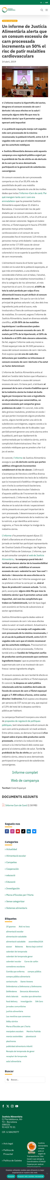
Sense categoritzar (9, 21)
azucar (9, 946)
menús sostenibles (14, 1036)
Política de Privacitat (8, 1152)
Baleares (19, 946)
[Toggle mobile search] (42, 10)
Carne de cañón (31, 961)
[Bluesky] (34, 831)
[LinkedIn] (29, 831)
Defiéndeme (11, 991)
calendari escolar (13, 961)
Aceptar (11, 1176)
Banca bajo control (34, 946)
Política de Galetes (12, 1160)
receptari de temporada (16, 1056)
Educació (10, 881)
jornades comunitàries (16, 1006)
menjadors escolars (14, 1031)
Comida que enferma (15, 971)
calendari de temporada (16, 951)
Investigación (13, 888)
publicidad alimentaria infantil (19, 1046)
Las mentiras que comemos (18, 1016)
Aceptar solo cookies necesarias (30, 1176)
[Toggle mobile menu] (47, 10)
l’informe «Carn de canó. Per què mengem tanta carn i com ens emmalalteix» (24, 197)
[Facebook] (7, 831)
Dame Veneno (27, 981)
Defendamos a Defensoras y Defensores (24, 986)
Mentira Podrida (34, 1031)
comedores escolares (15, 966)
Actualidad (11, 849)
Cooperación (12, 868)
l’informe (17, 457)
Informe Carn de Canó (16, 805)
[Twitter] (7, 1106)
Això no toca (24, 926)
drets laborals (12, 996)
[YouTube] (18, 831)
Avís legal (8, 1143)
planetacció (31, 1036)
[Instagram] (12, 831)
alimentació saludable (15, 941)
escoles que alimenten (31, 996)
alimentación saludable (16, 936)
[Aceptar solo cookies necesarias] (47, 1173)
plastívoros (11, 1041)
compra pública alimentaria (18, 976)
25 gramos (11, 926)
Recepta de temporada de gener (20, 1051)
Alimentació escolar (16, 855)
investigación (26, 1001)
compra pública (34, 971)
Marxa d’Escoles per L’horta (18, 1026)
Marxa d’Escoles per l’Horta (19, 894)
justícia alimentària (14, 1011)
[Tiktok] (23, 831)
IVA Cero (39, 1001)
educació (10, 875)
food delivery (11, 1001)
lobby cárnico (12, 1021)
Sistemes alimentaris (16, 908)
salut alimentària (13, 1061)
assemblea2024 (36, 941)
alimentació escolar (14, 931)
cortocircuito (11, 981)
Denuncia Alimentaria (29, 991)
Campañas (11, 862)
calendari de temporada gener (19, 956)
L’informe (6, 535)
